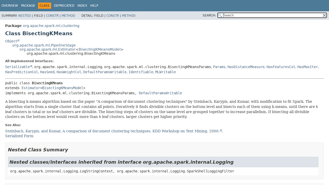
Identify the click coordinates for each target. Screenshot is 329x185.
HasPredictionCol (21, 72)
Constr (52, 15)
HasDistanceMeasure (245, 67)
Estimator (31, 88)
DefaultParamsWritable (104, 72)
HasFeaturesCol (281, 67)
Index (82, 5)
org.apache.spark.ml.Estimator (48, 49)
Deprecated (64, 5)
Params (219, 67)
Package (28, 5)
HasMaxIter (307, 67)
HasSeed (47, 72)
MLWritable (165, 72)
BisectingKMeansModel (100, 49)
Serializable (17, 67)
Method (68, 15)
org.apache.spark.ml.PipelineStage (44, 45)
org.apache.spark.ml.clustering (51, 26)
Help (94, 5)
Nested (24, 15)
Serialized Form (19, 136)
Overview (10, 5)
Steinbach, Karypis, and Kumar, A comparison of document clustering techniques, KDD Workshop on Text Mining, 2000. (112, 131)
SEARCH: (209, 15)
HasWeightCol (69, 72)
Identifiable (141, 72)
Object (11, 41)
